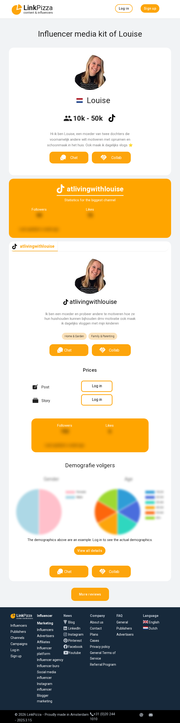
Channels (17, 638)
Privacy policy (100, 647)
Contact (96, 628)
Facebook (75, 647)
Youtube (74, 653)
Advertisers (45, 636)
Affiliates (43, 642)
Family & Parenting (102, 336)
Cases (94, 640)
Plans (94, 634)
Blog (71, 622)
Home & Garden (74, 336)
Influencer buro (48, 666)
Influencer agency (50, 660)
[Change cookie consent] (141, 715)
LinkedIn (74, 628)
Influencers (19, 625)
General (122, 622)
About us (96, 622)
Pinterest (75, 640)
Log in (15, 650)
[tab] (33, 246)
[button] (124, 8)
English (153, 622)
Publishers (18, 632)
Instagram (75, 634)
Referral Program (103, 664)
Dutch (153, 628)
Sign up (16, 656)
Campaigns (19, 644)
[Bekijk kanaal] (111, 121)
